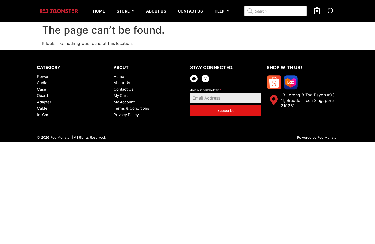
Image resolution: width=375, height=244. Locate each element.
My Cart (121, 95)
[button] (126, 11)
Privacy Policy (126, 115)
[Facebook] (194, 78)
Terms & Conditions (131, 108)
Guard (42, 95)
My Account (124, 102)
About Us (156, 11)
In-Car (42, 115)
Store (123, 11)
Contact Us (190, 11)
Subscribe (225, 110)
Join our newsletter (205, 90)
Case (41, 89)
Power (43, 76)
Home (99, 11)
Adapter (44, 102)
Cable (42, 108)
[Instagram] (205, 78)
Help (219, 11)
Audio (42, 83)
